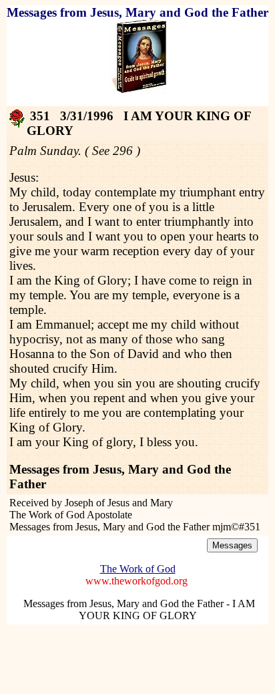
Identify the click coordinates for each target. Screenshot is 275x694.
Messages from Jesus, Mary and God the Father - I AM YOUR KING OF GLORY (139, 609)
